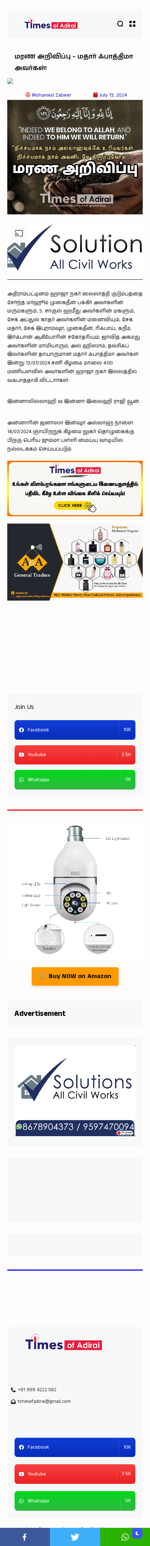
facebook (25, 1537)
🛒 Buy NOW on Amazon (75, 976)
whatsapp (125, 1537)
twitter (75, 1537)
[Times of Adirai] (51, 24)
